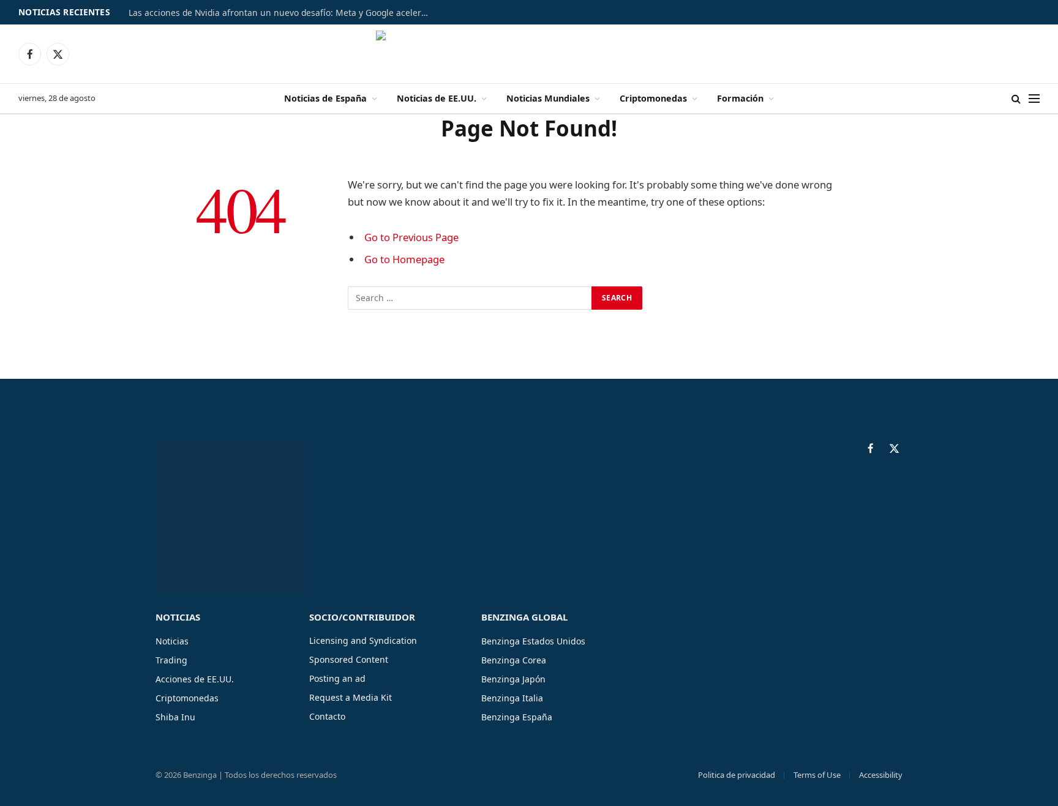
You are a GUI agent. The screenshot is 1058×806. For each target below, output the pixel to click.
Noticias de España (325, 98)
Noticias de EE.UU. (436, 98)
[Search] (1016, 99)
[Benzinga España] (529, 53)
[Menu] (1034, 99)
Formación (740, 98)
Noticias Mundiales (548, 98)
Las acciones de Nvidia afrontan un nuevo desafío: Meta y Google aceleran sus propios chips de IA (282, 12)
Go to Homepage (404, 259)
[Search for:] (470, 298)
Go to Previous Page (411, 237)
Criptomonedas (653, 98)
